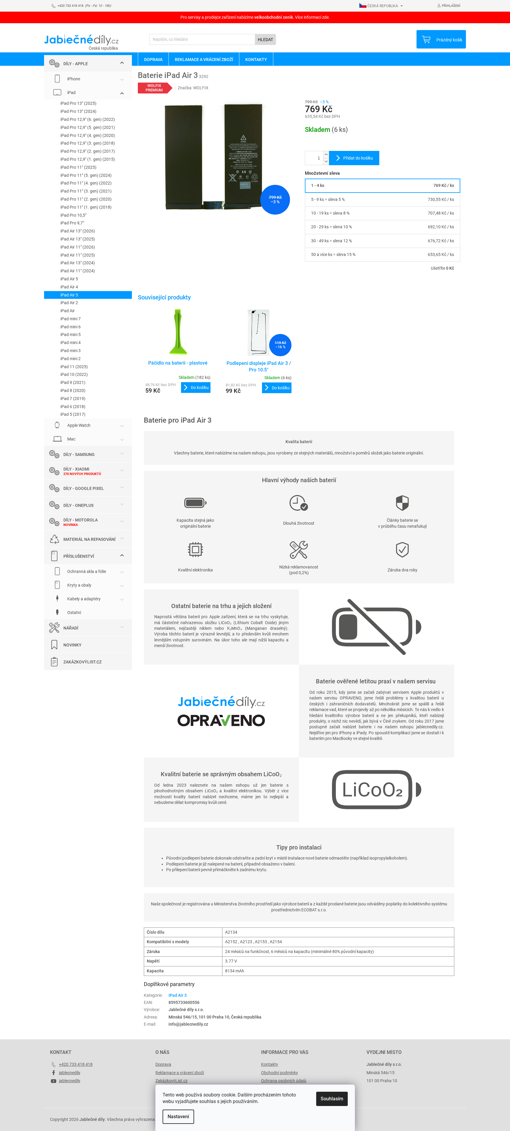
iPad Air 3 (69, 295)
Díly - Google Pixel (83, 488)
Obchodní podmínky (279, 1072)
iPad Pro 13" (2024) (78, 111)
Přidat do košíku (358, 158)
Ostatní (73, 612)
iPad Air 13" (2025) (77, 239)
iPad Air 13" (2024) (77, 262)
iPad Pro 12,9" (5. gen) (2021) (87, 127)
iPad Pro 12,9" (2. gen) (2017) (87, 151)
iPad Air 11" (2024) (77, 270)
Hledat (265, 39)
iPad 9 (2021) (72, 382)
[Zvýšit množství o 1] (326, 154)
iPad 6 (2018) (72, 406)
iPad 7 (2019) (72, 398)
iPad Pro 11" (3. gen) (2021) (86, 191)
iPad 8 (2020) (72, 390)
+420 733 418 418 (76, 1064)
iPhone (73, 78)
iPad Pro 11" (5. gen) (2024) (86, 175)
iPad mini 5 (70, 334)
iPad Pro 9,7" (72, 223)
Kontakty (269, 1064)
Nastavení (178, 1116)
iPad (71, 92)
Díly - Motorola (80, 520)
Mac (70, 439)
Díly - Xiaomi (76, 469)
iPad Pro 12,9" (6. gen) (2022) (87, 119)
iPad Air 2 (69, 302)
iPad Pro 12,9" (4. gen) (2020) (87, 135)
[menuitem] (153, 59)
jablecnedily (69, 1072)
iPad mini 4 (70, 342)
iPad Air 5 (69, 278)
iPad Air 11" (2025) (77, 255)
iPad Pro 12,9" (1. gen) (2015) (87, 159)
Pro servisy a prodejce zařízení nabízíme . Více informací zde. (255, 17)
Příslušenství (78, 556)
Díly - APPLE (75, 63)
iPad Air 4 (69, 287)
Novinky (72, 645)
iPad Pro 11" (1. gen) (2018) (86, 207)
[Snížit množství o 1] (326, 161)
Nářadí (70, 628)
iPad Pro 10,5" (73, 215)
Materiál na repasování (89, 539)
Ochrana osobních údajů (283, 1080)
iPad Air (67, 310)
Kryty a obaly (78, 585)
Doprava (163, 1064)
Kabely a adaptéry (83, 598)
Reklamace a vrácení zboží (179, 1072)
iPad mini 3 (70, 350)
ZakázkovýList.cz (82, 662)
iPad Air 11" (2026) (77, 247)
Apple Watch (78, 425)
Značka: (193, 87)
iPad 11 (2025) (74, 366)
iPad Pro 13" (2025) (78, 103)
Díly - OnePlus (78, 505)
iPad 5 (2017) (72, 414)
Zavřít (337, 285)
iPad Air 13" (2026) (77, 231)
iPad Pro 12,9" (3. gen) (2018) (87, 143)
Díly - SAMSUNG (79, 454)
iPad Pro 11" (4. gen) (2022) (86, 183)
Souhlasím (332, 1099)
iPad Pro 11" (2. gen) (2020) (86, 199)
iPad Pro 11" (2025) (78, 167)
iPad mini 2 (70, 358)
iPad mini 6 (70, 326)
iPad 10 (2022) (74, 374)
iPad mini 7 (70, 318)
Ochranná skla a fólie (86, 571)
